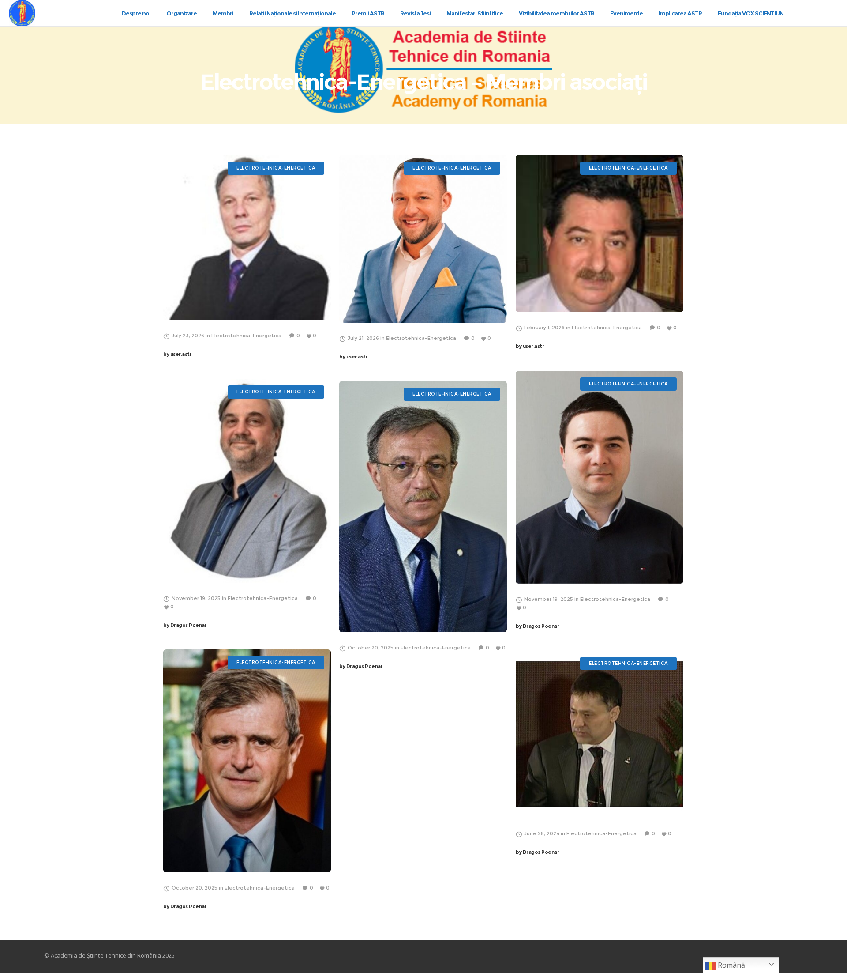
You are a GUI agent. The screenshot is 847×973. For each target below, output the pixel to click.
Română (730, 965)
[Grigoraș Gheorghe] (247, 237)
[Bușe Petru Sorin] (599, 734)
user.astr (177, 354)
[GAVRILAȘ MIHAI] (599, 233)
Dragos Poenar (537, 626)
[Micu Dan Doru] (247, 481)
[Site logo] (30, 13)
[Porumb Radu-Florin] (599, 477)
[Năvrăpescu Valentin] (423, 506)
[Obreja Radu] (423, 239)
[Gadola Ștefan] (247, 760)
